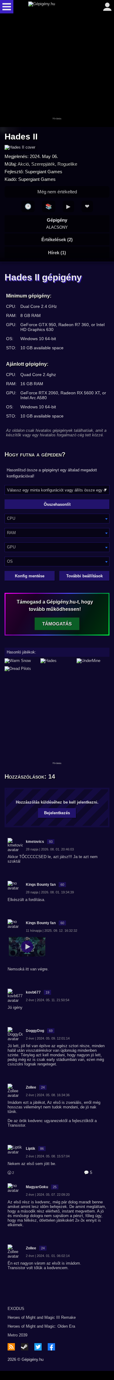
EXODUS (16, 1308)
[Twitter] (38, 1346)
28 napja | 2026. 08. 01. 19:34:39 (50, 892)
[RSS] (11, 1346)
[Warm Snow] (21, 660)
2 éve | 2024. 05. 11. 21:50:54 (47, 1000)
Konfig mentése (29, 576)
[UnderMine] (93, 660)
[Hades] (56, 660)
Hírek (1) (57, 252)
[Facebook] (51, 1346)
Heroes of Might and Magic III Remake (42, 1317)
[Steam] (24, 1346)
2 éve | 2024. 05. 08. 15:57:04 (48, 1156)
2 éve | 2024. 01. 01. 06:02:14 (48, 1256)
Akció (23, 164)
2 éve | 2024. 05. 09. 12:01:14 (48, 1038)
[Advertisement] (57, 70)
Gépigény (57, 223)
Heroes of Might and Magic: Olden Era (41, 1326)
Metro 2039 (17, 1335)
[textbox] (57, 518)
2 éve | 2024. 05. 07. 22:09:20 (48, 1194)
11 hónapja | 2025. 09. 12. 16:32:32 (51, 930)
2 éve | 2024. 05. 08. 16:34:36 (48, 1095)
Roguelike (67, 164)
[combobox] (57, 518)
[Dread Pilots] (57, 668)
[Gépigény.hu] (55, 6)
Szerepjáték (43, 164)
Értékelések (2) (57, 239)
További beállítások (84, 576)
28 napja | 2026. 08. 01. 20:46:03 (50, 849)
